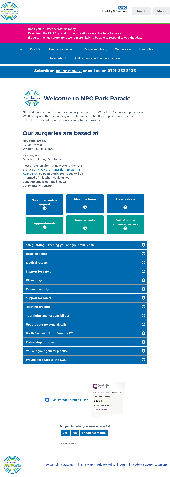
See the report (101, 410)
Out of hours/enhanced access (125, 222)
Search (141, 11)
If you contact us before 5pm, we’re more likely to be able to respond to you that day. (85, 37)
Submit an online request (44, 202)
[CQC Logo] (101, 388)
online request (69, 70)
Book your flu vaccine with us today (52, 29)
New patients (85, 220)
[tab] (85, 245)
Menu (161, 11)
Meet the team (85, 199)
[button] (65, 433)
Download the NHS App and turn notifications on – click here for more (74, 33)
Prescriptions (125, 199)
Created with (67, 443)
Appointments (45, 223)
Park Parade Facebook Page (70, 399)
